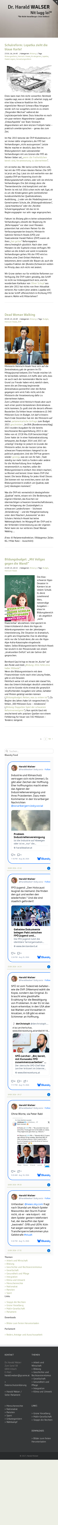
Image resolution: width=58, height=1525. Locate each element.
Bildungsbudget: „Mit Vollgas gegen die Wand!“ (25, 561)
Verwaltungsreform (23, 59)
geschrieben (16, 424)
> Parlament (10, 1311)
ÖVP (19, 322)
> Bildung (9, 1263)
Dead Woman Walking (20, 315)
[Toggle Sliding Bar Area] (55, 3)
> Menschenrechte (14, 1283)
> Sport (8, 1292)
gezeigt (16, 456)
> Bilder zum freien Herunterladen (22, 1323)
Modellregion (10, 59)
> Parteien (10, 1289)
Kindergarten (36, 56)
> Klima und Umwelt (15, 1280)
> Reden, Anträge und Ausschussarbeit (24, 1334)
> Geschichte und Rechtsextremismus (23, 1267)
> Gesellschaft (12, 1270)
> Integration (11, 1276)
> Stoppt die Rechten (15, 1302)
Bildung (33, 53)
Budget (45, 319)
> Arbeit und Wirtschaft (16, 1260)
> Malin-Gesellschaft (15, 1308)
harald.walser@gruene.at (17, 1375)
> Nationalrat (11, 1286)
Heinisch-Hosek (24, 56)
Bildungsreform (11, 56)
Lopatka (45, 56)
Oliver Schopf (38, 283)
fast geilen (16, 241)
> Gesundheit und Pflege (17, 1273)
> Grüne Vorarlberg (14, 1305)
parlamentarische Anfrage (24, 421)
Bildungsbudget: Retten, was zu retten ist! (27, 697)
